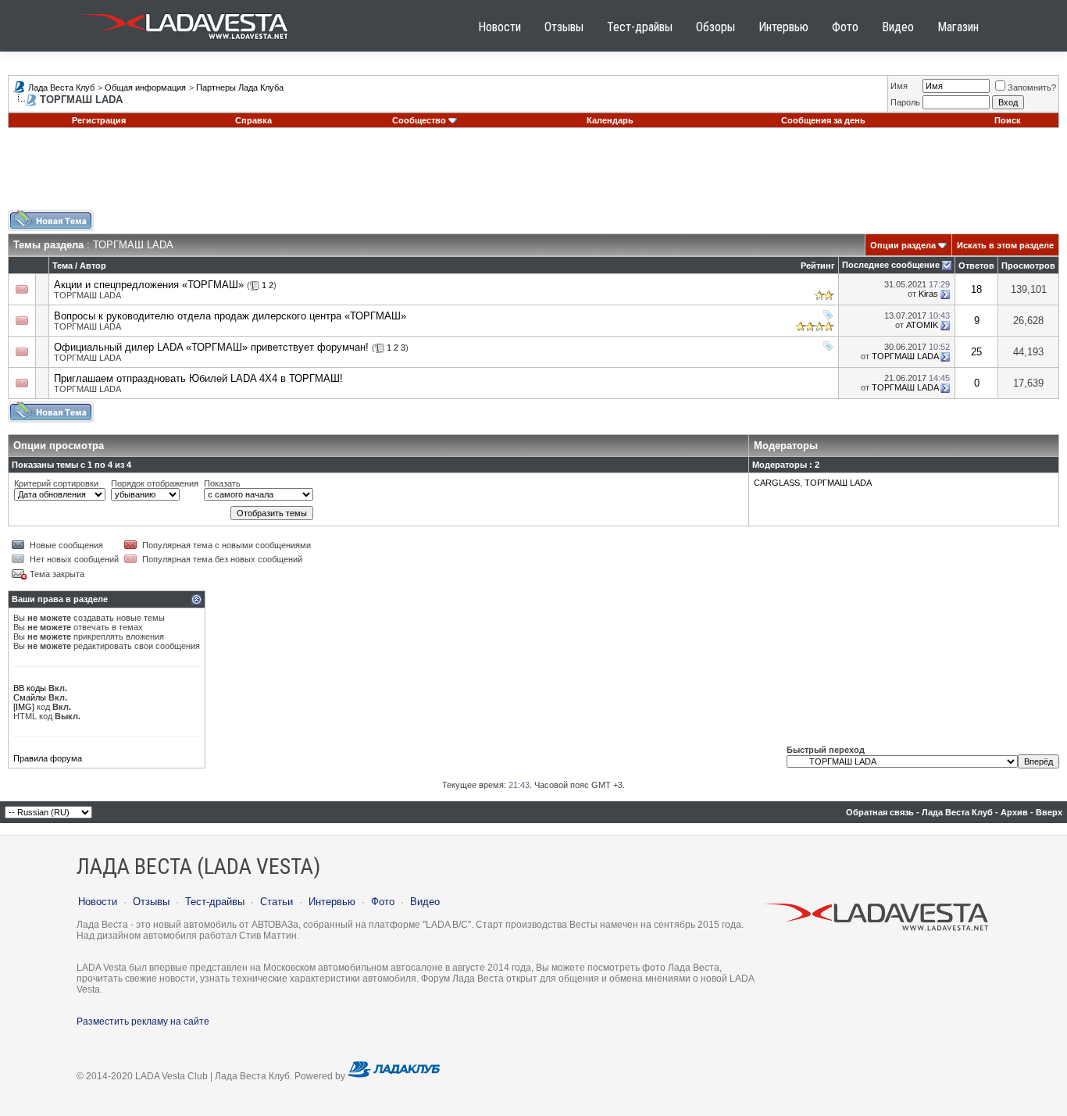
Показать (222, 483)
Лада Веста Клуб (61, 87)
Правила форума (47, 758)
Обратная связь (880, 812)
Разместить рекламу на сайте (143, 1021)
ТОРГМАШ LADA (87, 295)
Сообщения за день (823, 120)
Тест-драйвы (640, 27)
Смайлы (29, 697)
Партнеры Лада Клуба (240, 87)
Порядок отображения (154, 483)
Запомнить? (1032, 87)
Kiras (928, 293)
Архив (1014, 812)
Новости (499, 27)
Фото (845, 27)
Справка (253, 120)
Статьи (276, 901)
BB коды (29, 688)
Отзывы (563, 27)
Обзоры (715, 27)
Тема (62, 265)
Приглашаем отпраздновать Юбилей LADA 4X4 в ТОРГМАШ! (198, 378)
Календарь (610, 120)
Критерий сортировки (56, 483)
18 (976, 289)
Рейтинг (818, 265)
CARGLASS (777, 482)
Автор (93, 265)
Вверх (1049, 812)
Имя (899, 86)
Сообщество (419, 120)
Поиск (1007, 120)
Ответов (976, 265)
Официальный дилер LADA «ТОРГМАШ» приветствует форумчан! (211, 347)
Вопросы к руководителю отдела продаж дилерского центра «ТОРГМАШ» (230, 316)
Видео (898, 27)
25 (976, 352)
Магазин (958, 27)
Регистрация (99, 120)
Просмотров (1028, 265)
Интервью (783, 27)
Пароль (905, 102)
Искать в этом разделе (1005, 245)
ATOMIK (922, 325)
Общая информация (145, 87)
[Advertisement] (533, 175)
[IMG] (23, 706)
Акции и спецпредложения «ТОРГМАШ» (149, 285)
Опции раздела (903, 245)
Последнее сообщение (891, 264)
